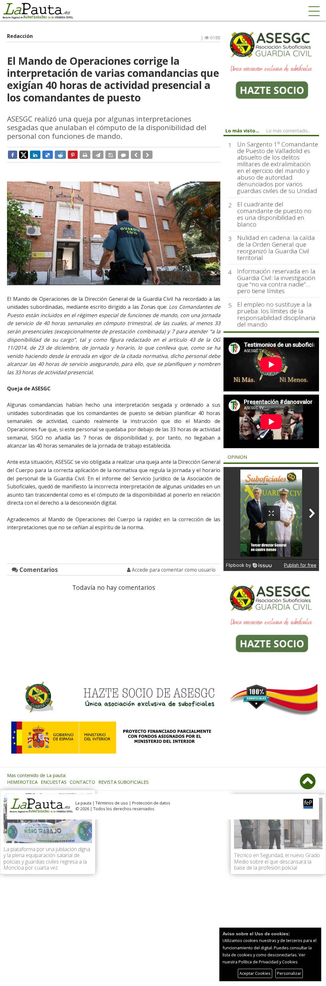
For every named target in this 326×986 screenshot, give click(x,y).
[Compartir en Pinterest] (73, 155)
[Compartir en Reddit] (60, 155)
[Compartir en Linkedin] (35, 155)
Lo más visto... (242, 131)
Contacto (82, 782)
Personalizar (289, 973)
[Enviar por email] (97, 155)
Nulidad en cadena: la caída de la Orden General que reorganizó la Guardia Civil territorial (276, 247)
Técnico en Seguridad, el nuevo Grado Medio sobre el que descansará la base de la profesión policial (277, 861)
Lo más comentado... (288, 131)
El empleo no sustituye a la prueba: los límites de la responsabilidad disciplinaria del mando (276, 314)
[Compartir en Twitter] (23, 154)
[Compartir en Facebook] (12, 155)
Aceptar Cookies (255, 973)
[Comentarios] (123, 155)
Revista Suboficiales (123, 782)
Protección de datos (151, 803)
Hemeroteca (22, 782)
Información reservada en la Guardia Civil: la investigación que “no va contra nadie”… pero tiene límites (276, 281)
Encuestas (54, 782)
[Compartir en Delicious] (47, 155)
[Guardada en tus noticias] (110, 155)
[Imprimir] (85, 155)
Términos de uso (112, 803)
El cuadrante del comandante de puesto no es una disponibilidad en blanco (274, 214)
